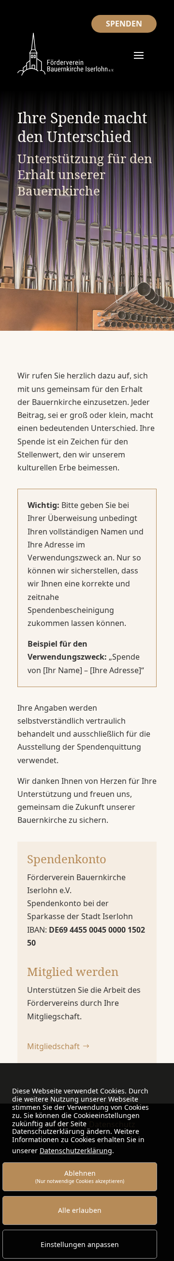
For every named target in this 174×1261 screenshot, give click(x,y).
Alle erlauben (80, 1210)
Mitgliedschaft (53, 1046)
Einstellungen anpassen (80, 1244)
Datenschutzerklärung (76, 1150)
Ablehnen (79, 1176)
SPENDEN (124, 23)
